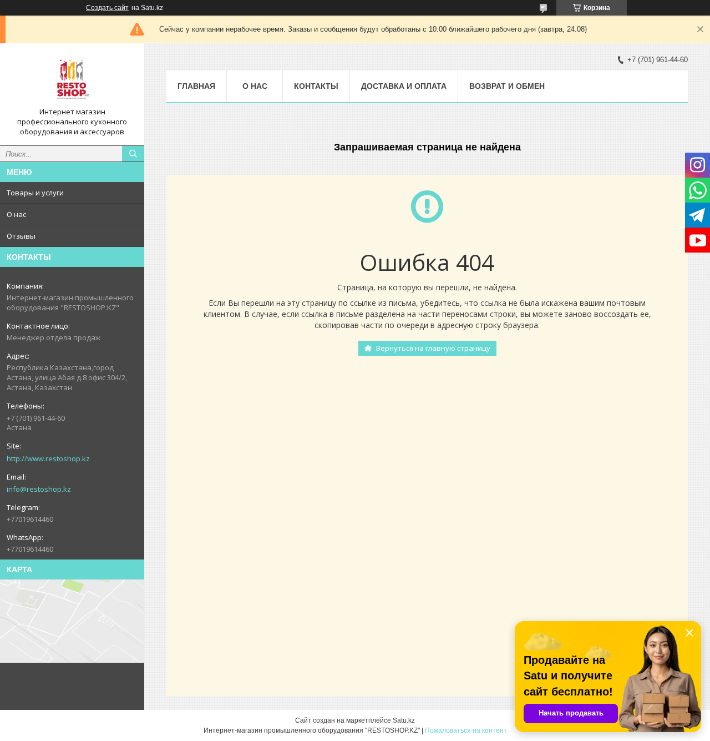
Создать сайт (107, 8)
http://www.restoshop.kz (48, 458)
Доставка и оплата (404, 86)
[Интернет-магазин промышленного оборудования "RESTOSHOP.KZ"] (72, 79)
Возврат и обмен (507, 86)
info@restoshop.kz (39, 489)
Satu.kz (404, 720)
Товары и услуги (35, 193)
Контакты (316, 86)
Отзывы (21, 236)
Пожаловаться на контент (466, 730)
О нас (16, 214)
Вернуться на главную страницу (433, 348)
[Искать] (133, 153)
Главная (196, 86)
